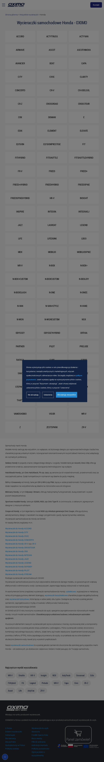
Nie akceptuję (33, 395)
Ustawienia (48, 395)
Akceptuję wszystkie (66, 395)
